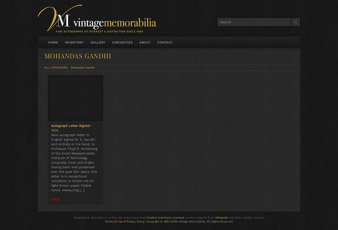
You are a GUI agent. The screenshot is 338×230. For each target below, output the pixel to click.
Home (53, 42)
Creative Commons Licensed (165, 217)
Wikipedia (221, 217)
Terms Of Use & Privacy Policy (124, 221)
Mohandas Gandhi (83, 67)
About (144, 42)
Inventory (74, 42)
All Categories (56, 67)
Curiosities (122, 42)
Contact (165, 42)
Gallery (98, 42)
